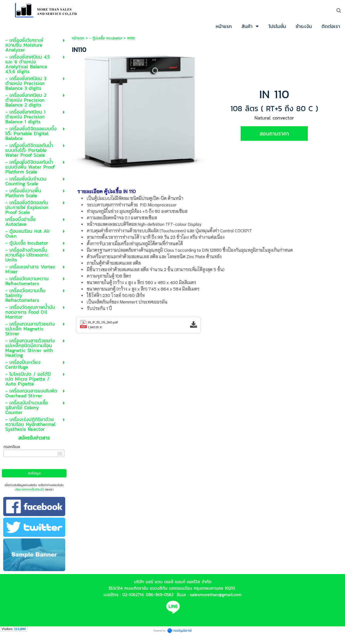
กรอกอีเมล (12, 447)
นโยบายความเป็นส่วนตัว (29, 489)
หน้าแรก (78, 38)
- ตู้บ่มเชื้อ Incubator (105, 38)
